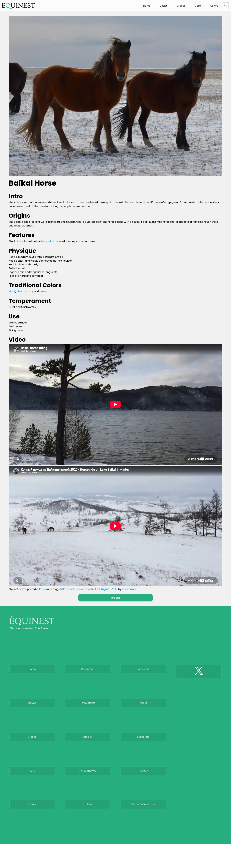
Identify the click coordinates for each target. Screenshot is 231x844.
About (143, 703)
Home (147, 6)
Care (198, 6)
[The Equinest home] (31, 624)
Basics (164, 6)
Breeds (181, 6)
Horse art (88, 737)
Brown (80, 589)
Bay (64, 589)
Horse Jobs (143, 669)
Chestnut (90, 589)
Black (12, 291)
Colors (214, 6)
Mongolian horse (51, 241)
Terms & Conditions (143, 804)
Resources (87, 669)
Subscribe (143, 737)
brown (43, 291)
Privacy (143, 770)
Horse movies (87, 770)
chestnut (22, 291)
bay (31, 291)
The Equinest (130, 589)
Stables (87, 804)
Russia (43, 589)
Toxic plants (87, 703)
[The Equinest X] (199, 671)
